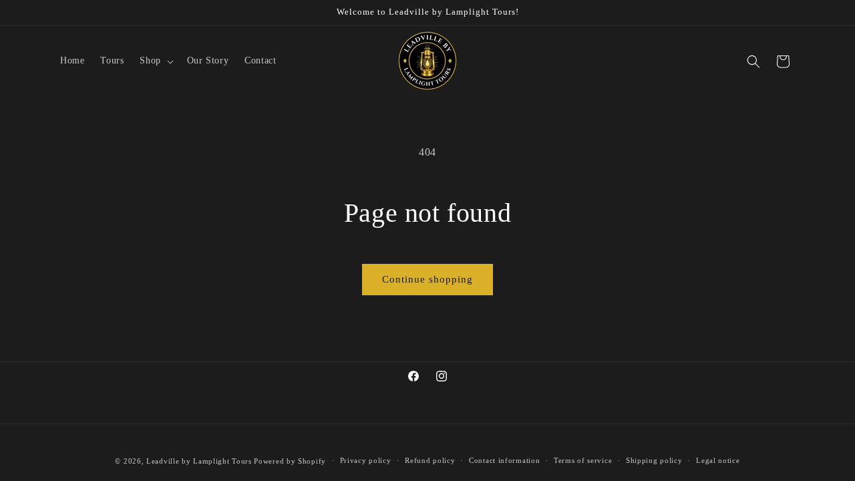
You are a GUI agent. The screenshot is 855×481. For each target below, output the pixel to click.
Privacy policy (365, 460)
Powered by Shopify (290, 461)
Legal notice (717, 460)
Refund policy (430, 460)
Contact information (504, 460)
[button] (155, 61)
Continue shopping (427, 279)
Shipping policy (654, 460)
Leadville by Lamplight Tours (199, 461)
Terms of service (583, 460)
